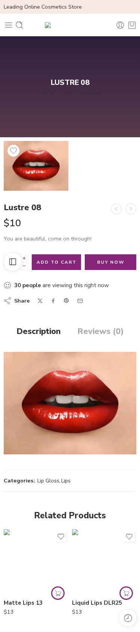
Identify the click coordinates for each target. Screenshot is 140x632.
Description (38, 332)
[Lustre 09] (130, 208)
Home (47, 92)
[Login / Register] (120, 25)
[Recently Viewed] (127, 618)
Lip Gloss (90, 92)
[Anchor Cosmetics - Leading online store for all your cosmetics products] (70, 25)
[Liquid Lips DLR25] (104, 561)
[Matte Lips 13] (36, 561)
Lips (66, 92)
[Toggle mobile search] (19, 25)
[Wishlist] (13, 151)
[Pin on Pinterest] (66, 301)
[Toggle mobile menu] (8, 25)
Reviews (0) (100, 332)
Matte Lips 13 (23, 603)
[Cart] (132, 25)
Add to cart (57, 262)
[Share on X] (40, 301)
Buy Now (110, 262)
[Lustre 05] (116, 208)
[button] (58, 593)
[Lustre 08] (36, 166)
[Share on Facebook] (53, 301)
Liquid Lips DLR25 (97, 603)
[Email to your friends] (80, 301)
